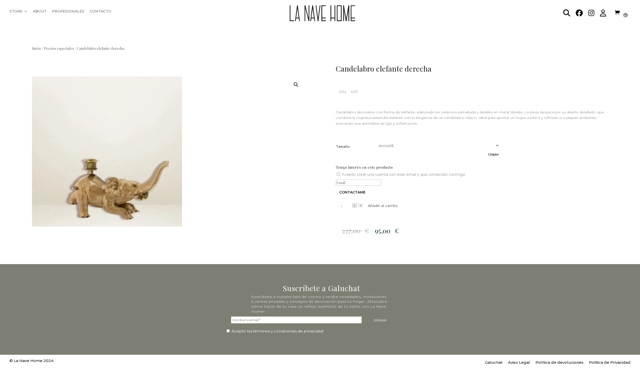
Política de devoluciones (560, 363)
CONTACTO (100, 12)
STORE (16, 12)
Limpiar (493, 154)
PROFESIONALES (68, 12)
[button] (296, 84)
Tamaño (343, 146)
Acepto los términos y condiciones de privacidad (276, 331)
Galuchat (493, 363)
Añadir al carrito (383, 206)
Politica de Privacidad (609, 363)
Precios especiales (59, 48)
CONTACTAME (352, 192)
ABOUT (39, 12)
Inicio (36, 48)
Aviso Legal (519, 363)
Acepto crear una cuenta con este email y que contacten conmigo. (404, 174)
